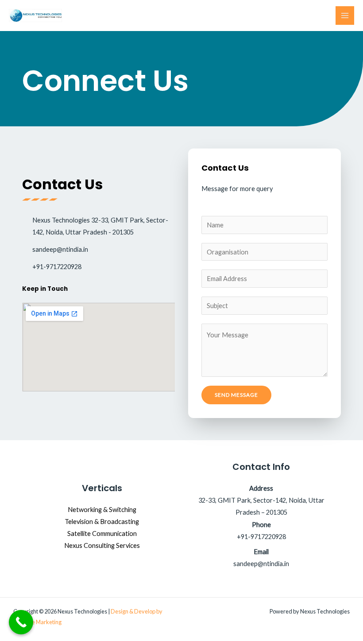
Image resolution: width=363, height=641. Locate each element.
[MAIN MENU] (345, 15)
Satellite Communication (102, 533)
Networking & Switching (102, 509)
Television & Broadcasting (102, 521)
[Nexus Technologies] (35, 15)
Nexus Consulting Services (102, 545)
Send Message (236, 394)
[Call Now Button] (21, 622)
